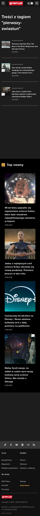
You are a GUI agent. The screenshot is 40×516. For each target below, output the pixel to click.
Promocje (5, 489)
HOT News (6, 481)
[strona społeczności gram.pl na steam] (28, 445)
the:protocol (24, 485)
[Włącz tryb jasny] (30, 3)
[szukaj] (3, 3)
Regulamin (6, 464)
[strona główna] (16, 3)
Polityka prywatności (10, 468)
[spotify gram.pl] (23, 445)
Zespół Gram (7, 460)
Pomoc (22, 460)
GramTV (5, 485)
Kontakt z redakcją (27, 468)
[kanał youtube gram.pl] (17, 445)
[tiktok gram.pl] (5, 445)
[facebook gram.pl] (11, 445)
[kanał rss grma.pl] (34, 445)
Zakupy (23, 481)
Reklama (23, 464)
